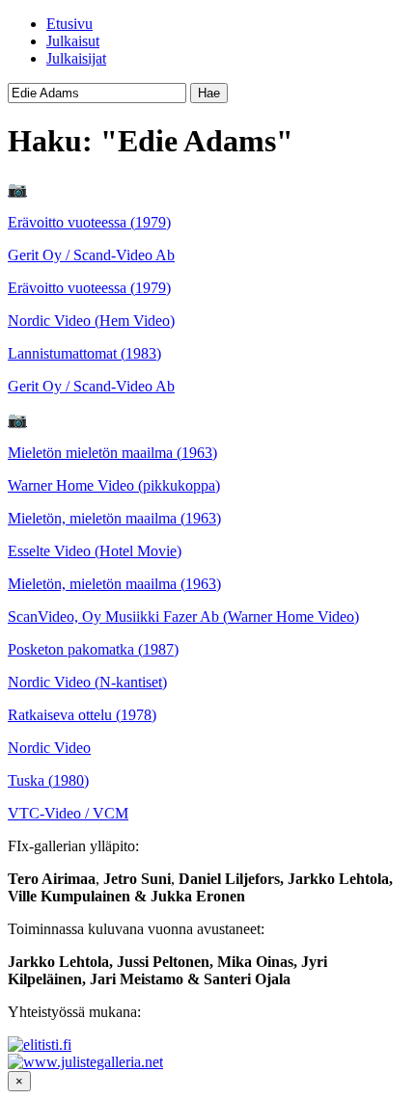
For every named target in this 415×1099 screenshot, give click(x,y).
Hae (209, 93)
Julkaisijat (76, 58)
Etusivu (69, 23)
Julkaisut (72, 41)
